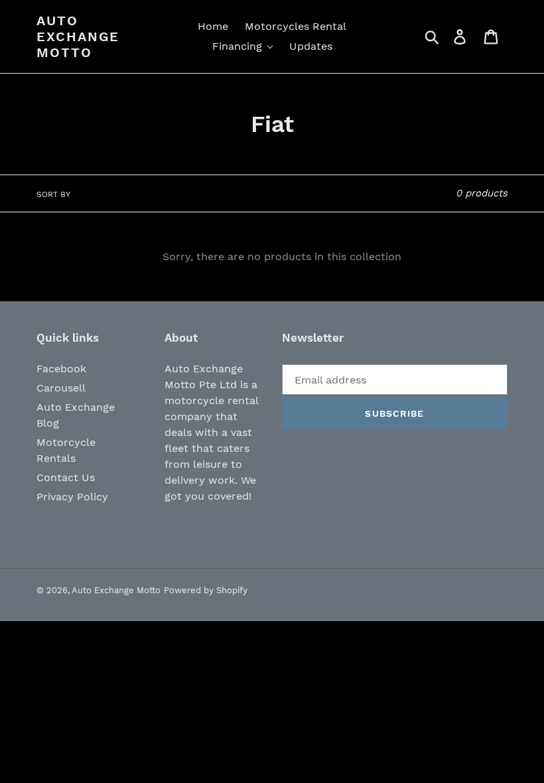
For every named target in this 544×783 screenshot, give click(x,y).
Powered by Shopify (205, 590)
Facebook (61, 368)
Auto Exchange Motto (77, 36)
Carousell (61, 388)
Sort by (53, 194)
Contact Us (65, 477)
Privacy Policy (72, 496)
